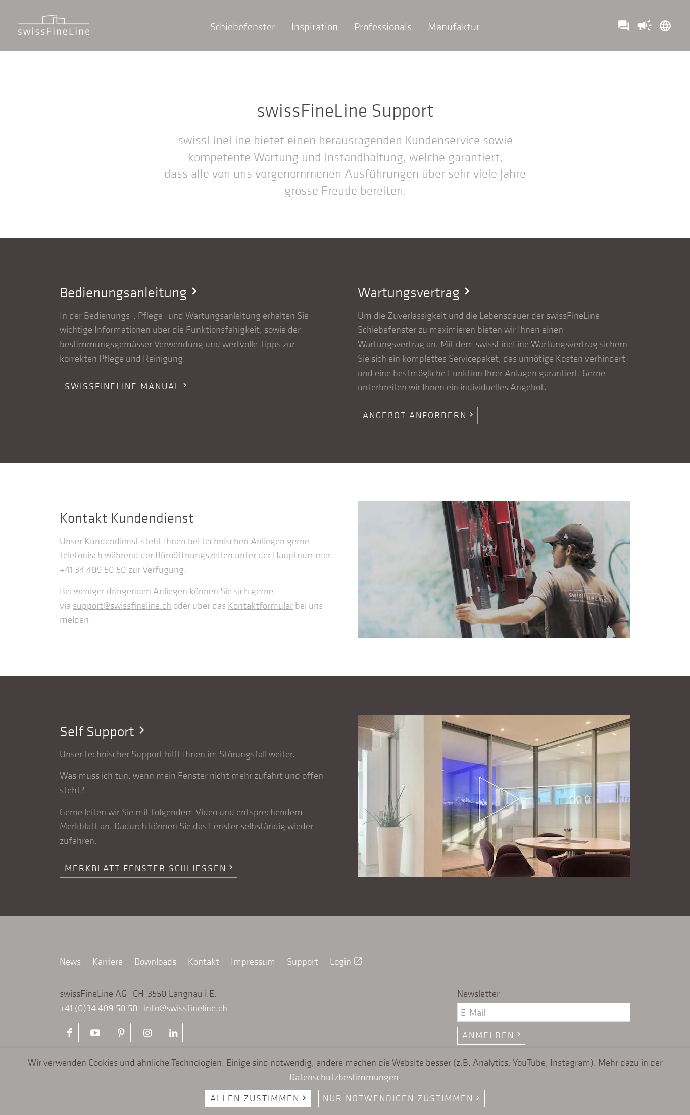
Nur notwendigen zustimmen (402, 1098)
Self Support (104, 731)
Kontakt (203, 961)
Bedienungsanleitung (131, 292)
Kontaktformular (260, 605)
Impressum (253, 961)
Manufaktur (454, 26)
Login (346, 961)
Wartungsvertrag (416, 292)
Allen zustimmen (259, 1098)
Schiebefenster (242, 26)
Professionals (383, 26)
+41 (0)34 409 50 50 (99, 1008)
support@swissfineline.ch (122, 605)
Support (302, 961)
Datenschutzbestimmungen (344, 1077)
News (70, 961)
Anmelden (492, 1035)
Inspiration (314, 26)
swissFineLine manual (127, 386)
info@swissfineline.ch (185, 1008)
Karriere (107, 961)
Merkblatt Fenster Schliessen (150, 868)
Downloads (155, 961)
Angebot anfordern (419, 415)
